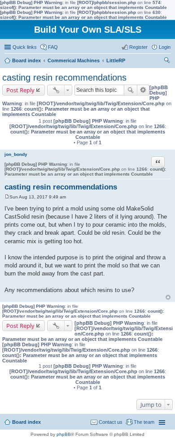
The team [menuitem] (144, 422)
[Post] (6, 196)
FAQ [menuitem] (53, 47)
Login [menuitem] (165, 47)
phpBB (64, 434)
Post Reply (20, 90)
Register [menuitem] (138, 47)
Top (168, 297)
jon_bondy (15, 154)
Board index (26, 422)
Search (130, 90)
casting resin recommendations (64, 77)
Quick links (25, 47)
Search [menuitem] (167, 61)
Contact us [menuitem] (110, 422)
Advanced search (143, 90)
